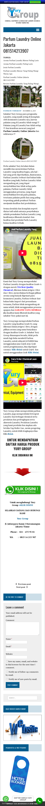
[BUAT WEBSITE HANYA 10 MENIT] (22, 739)
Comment (10, 620)
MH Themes (35, 804)
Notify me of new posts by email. (23, 679)
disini (10, 433)
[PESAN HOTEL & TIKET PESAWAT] (21, 793)
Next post (20, 587)
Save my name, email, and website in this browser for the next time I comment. (21, 664)
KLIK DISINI (35, 2)
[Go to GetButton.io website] (6, 803)
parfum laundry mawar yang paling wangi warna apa (20, 72)
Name (8, 639)
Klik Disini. (33, 352)
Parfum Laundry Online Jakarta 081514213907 (16, 78)
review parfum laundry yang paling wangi (21, 83)
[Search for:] (22, 697)
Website (9, 654)
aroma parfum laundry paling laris (18, 64)
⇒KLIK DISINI (25, 505)
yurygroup (16, 111)
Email (8, 646)
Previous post (24, 584)
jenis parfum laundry (12, 67)
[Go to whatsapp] (6, 799)
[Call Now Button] (39, 801)
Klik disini (17, 349)
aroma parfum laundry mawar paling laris (21, 60)
